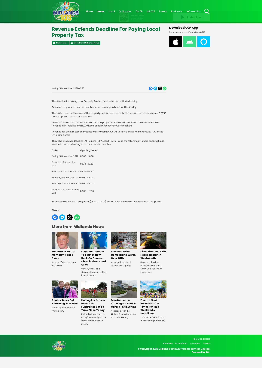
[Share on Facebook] (151, 88)
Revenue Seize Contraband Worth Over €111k (123, 255)
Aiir (208, 352)
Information (194, 11)
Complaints (195, 343)
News (100, 11)
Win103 (151, 11)
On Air (139, 11)
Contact (206, 343)
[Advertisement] (109, 66)
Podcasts (177, 11)
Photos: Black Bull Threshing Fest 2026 (65, 301)
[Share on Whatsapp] (164, 88)
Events (163, 11)
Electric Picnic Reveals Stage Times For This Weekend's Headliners (149, 306)
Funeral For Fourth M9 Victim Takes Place (63, 255)
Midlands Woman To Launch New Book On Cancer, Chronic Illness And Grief (93, 258)
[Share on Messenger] (155, 88)
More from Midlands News (86, 43)
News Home (62, 43)
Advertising (168, 343)
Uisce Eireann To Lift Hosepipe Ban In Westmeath (153, 255)
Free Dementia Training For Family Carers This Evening (123, 303)
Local (111, 11)
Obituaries (125, 11)
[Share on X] (160, 88)
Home (89, 11)
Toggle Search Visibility (207, 14)
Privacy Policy (181, 343)
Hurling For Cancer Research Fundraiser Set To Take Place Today (93, 305)
